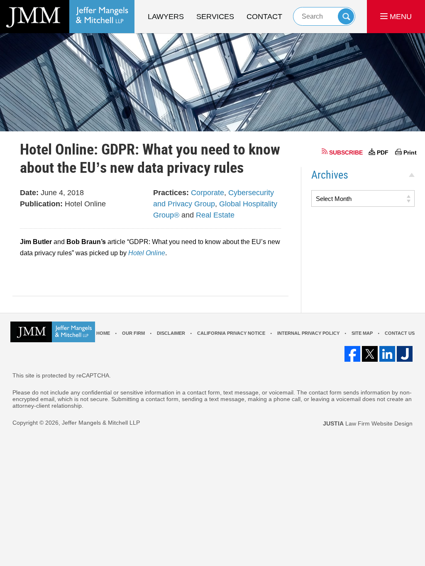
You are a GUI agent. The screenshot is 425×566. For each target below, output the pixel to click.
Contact (264, 16)
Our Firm (133, 333)
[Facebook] (352, 354)
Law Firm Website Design (368, 423)
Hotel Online (146, 252)
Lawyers (166, 16)
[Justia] (405, 354)
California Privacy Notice (231, 333)
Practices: (171, 193)
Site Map (362, 333)
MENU (400, 16)
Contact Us (400, 333)
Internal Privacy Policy (308, 333)
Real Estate (215, 215)
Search (346, 16)
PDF (382, 152)
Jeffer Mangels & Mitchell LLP (101, 422)
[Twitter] (370, 354)
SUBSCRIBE (346, 152)
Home (103, 333)
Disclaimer (171, 333)
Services (215, 16)
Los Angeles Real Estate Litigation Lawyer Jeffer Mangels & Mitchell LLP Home (67, 16)
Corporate (207, 193)
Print (410, 152)
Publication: (41, 204)
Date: (29, 193)
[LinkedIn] (387, 354)
